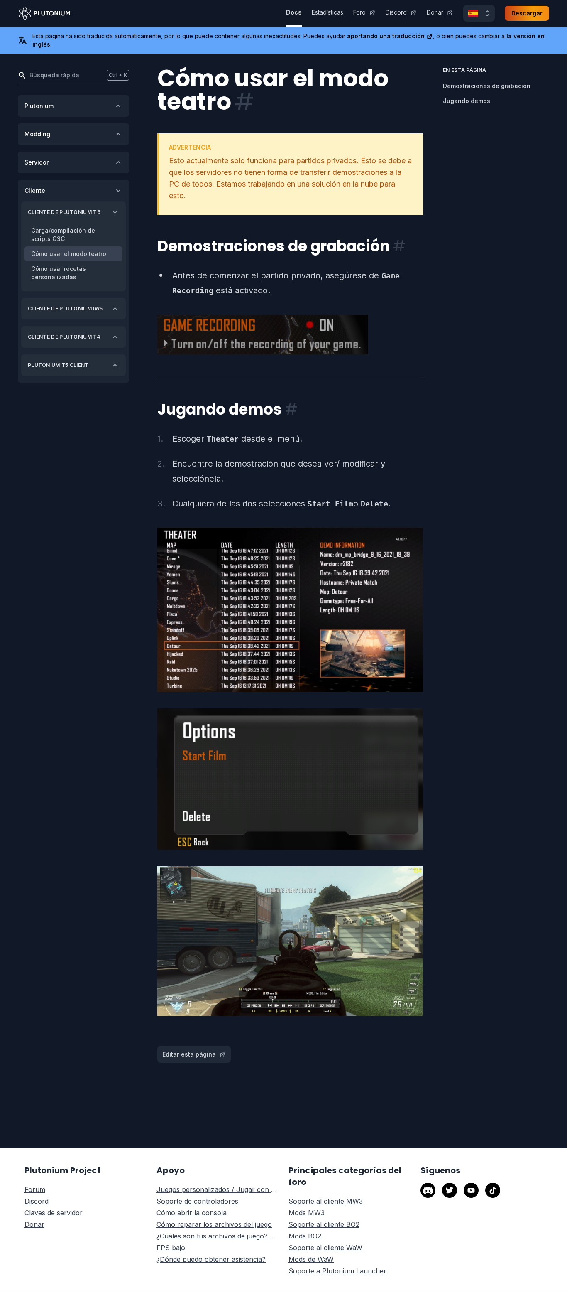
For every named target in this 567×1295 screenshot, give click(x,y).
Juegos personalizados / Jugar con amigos (217, 1189)
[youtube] (471, 1190)
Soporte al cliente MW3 (325, 1201)
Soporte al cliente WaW (325, 1247)
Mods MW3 (306, 1213)
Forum (34, 1189)
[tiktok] (492, 1190)
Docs (294, 12)
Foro (359, 12)
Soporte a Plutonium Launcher (337, 1271)
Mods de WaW (311, 1259)
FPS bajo (170, 1247)
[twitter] (449, 1190)
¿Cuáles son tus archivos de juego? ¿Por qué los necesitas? (217, 1236)
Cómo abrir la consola (191, 1213)
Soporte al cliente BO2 (323, 1224)
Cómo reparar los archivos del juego (214, 1224)
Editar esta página (189, 1054)
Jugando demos (466, 100)
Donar (435, 12)
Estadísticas (327, 12)
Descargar (527, 13)
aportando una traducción (386, 35)
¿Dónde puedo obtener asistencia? (211, 1259)
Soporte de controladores (197, 1201)
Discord (396, 12)
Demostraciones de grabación (486, 85)
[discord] (427, 1190)
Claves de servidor (53, 1213)
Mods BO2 (304, 1236)
